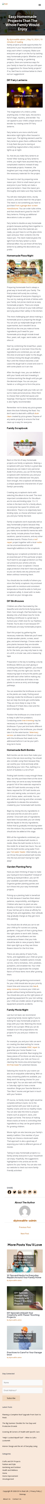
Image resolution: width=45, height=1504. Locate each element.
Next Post (25, 1233)
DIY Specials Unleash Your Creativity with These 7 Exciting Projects (23, 1314)
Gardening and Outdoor (11, 1467)
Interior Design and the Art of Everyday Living (19, 1446)
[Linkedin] (19, 1192)
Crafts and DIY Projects (11, 1461)
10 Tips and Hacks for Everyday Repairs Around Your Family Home (24, 1276)
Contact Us (17, 1499)
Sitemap (22, 1494)
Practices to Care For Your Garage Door (24, 1353)
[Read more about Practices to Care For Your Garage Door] (25, 1337)
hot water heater (18, 852)
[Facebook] (9, 1192)
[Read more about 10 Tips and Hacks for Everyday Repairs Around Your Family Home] (25, 1261)
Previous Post (25, 1227)
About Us (6, 1499)
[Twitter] (14, 1192)
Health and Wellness (10, 1470)
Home (4, 1473)
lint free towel (13, 1065)
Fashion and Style (9, 1464)
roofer (39, 542)
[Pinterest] (24, 1192)
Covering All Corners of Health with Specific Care (21, 1432)
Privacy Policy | (36, 1491)
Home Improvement (10, 1476)
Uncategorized (8, 1479)
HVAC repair (32, 1047)
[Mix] (29, 1192)
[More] (35, 1192)
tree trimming (28, 720)
